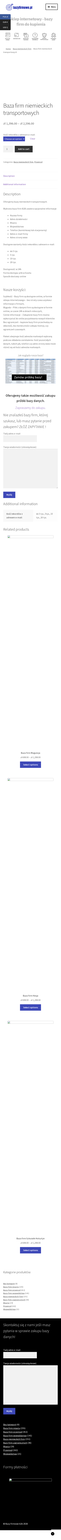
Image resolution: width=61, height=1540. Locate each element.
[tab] (30, 176)
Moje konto (10, 1535)
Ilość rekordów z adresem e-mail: (19, 134)
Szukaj (30, 1535)
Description (9, 175)
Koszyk (47, 1533)
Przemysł (38, 162)
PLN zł (7, 16)
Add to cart (23, 149)
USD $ (7, 27)
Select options (30, 764)
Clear (32, 138)
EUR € (7, 22)
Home (8, 48)
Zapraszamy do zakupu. (30, 408)
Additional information (14, 184)
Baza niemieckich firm (22, 48)
